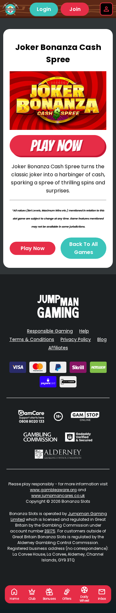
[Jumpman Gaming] (58, 316)
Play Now (33, 248)
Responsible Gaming (50, 331)
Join (75, 9)
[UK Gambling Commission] (40, 437)
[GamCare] (31, 416)
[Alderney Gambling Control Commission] (58, 454)
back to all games (83, 248)
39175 (49, 531)
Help (84, 331)
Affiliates (58, 348)
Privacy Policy (76, 339)
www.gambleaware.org (53, 489)
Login (44, 9)
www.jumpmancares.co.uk (58, 495)
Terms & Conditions (31, 339)
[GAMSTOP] (85, 416)
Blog (102, 339)
